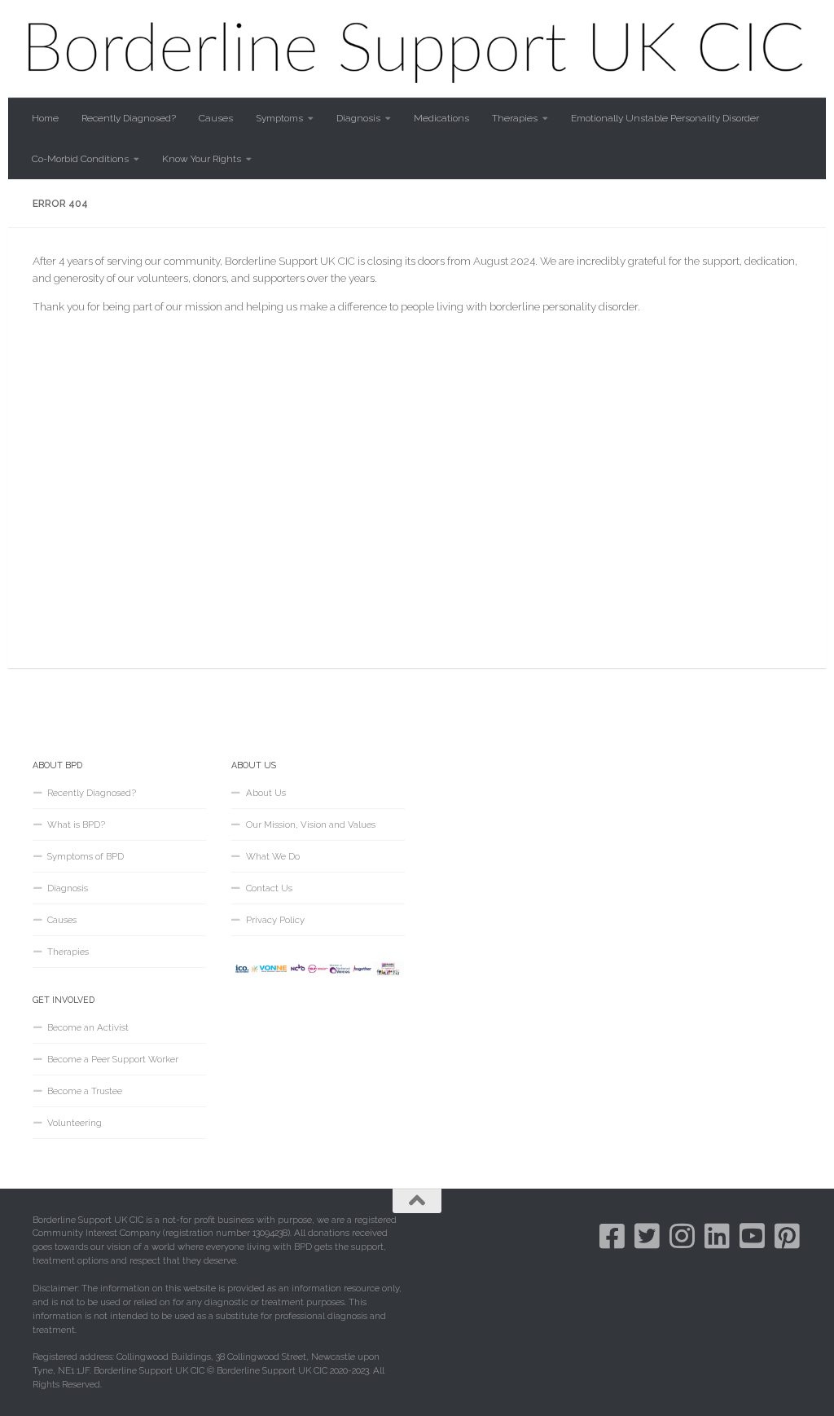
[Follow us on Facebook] (612, 1235)
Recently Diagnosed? (128, 118)
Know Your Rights (201, 159)
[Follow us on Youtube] (752, 1235)
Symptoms (279, 118)
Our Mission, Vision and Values (310, 824)
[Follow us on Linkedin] (717, 1235)
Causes (216, 118)
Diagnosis (358, 118)
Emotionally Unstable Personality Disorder (665, 118)
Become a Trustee (84, 1091)
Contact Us (269, 888)
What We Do (273, 856)
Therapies (515, 118)
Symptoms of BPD (85, 856)
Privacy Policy (275, 920)
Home (45, 118)
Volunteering (74, 1122)
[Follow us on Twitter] (647, 1235)
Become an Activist (88, 1027)
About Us (266, 792)
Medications (441, 118)
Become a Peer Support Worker (112, 1059)
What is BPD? (76, 824)
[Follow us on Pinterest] (787, 1235)
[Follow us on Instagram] (682, 1235)
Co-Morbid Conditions (80, 159)
